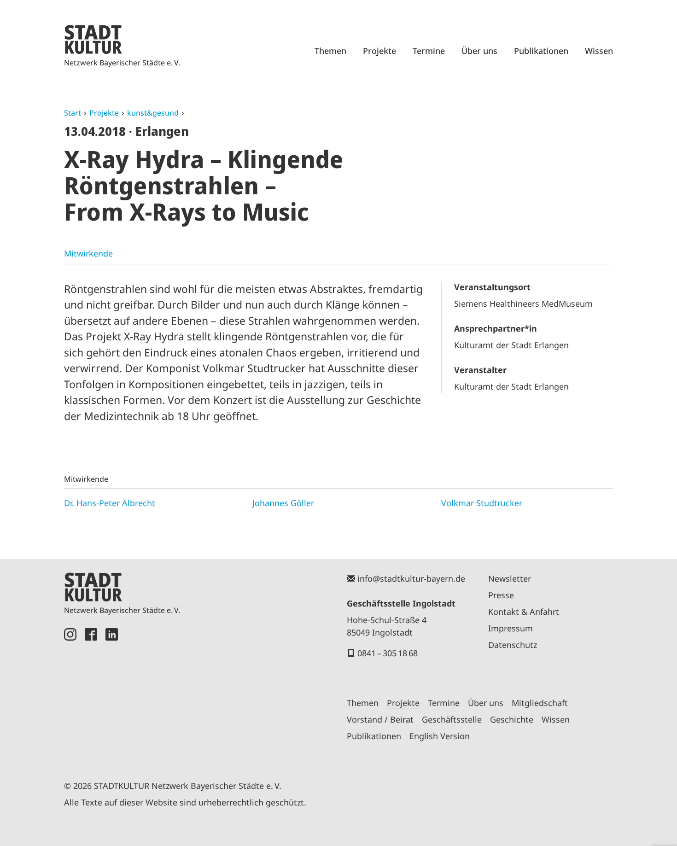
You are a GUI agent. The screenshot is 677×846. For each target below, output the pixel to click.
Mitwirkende (88, 253)
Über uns (479, 50)
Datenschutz (512, 644)
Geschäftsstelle (452, 719)
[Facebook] (91, 693)
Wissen (599, 50)
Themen (330, 50)
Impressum (510, 628)
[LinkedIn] (111, 693)
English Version (439, 735)
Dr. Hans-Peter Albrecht (109, 502)
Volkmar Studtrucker (481, 502)
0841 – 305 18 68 (387, 653)
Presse (501, 595)
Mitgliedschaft (540, 702)
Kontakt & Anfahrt (523, 611)
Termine (429, 50)
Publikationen (541, 50)
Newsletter (509, 578)
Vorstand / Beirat (380, 719)
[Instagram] (70, 693)
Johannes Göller (283, 502)
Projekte (379, 50)
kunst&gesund (153, 113)
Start (72, 113)
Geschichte (511, 719)
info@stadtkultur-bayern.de (411, 578)
